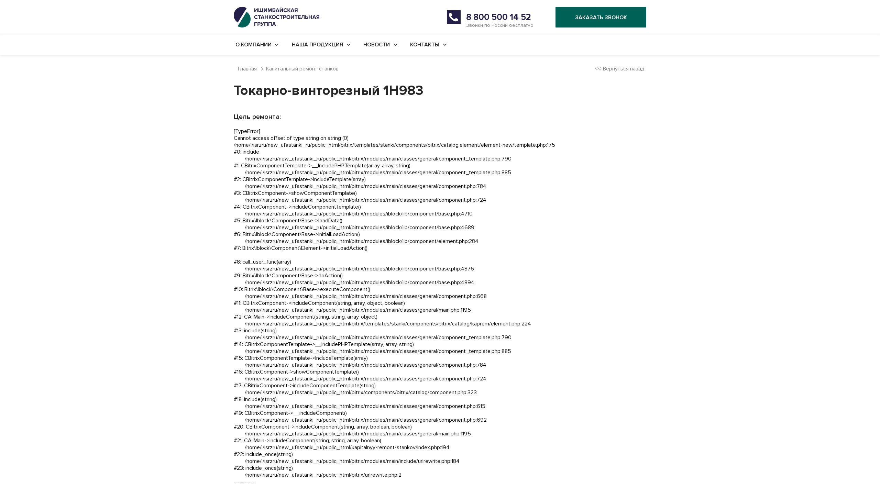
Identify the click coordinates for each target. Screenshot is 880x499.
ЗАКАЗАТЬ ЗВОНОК (601, 17)
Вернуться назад (624, 68)
